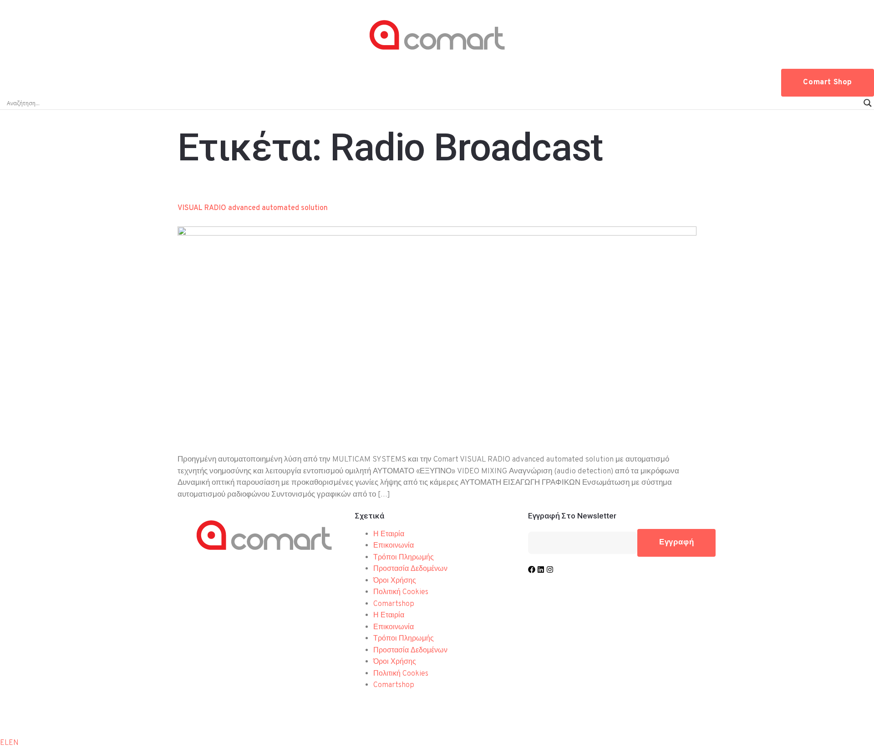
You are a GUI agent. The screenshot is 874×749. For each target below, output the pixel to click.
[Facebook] (531, 569)
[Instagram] (550, 569)
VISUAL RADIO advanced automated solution (253, 208)
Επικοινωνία (393, 545)
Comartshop (393, 604)
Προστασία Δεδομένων (410, 569)
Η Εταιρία (388, 534)
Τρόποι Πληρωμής (403, 557)
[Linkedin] (540, 569)
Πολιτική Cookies (400, 592)
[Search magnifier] (867, 103)
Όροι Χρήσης (394, 580)
